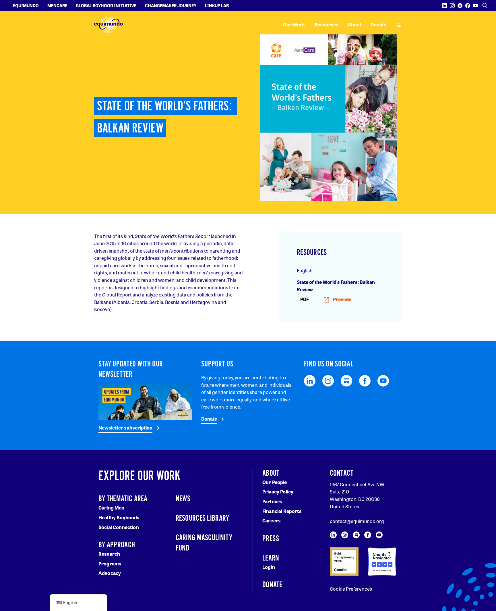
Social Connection (118, 527)
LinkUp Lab (217, 5)
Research (109, 554)
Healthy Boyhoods (119, 517)
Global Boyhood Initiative (106, 5)
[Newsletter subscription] (145, 401)
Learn (270, 558)
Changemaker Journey (170, 5)
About (354, 24)
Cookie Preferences (351, 588)
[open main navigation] (399, 25)
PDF (325, 299)
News (183, 499)
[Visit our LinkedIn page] (444, 5)
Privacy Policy (277, 491)
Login (268, 567)
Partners (272, 501)
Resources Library (202, 518)
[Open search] (484, 5)
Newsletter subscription (125, 427)
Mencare (57, 5)
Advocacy (109, 573)
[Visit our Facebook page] (467, 5)
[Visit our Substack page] (460, 5)
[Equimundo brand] (108, 24)
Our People (274, 482)
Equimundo (26, 5)
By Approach (116, 545)
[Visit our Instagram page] (452, 5)
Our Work (294, 24)
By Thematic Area (123, 499)
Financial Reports (282, 511)
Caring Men (111, 507)
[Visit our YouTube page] (475, 5)
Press (270, 539)
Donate (378, 24)
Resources (326, 24)
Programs (109, 563)
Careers (271, 520)
